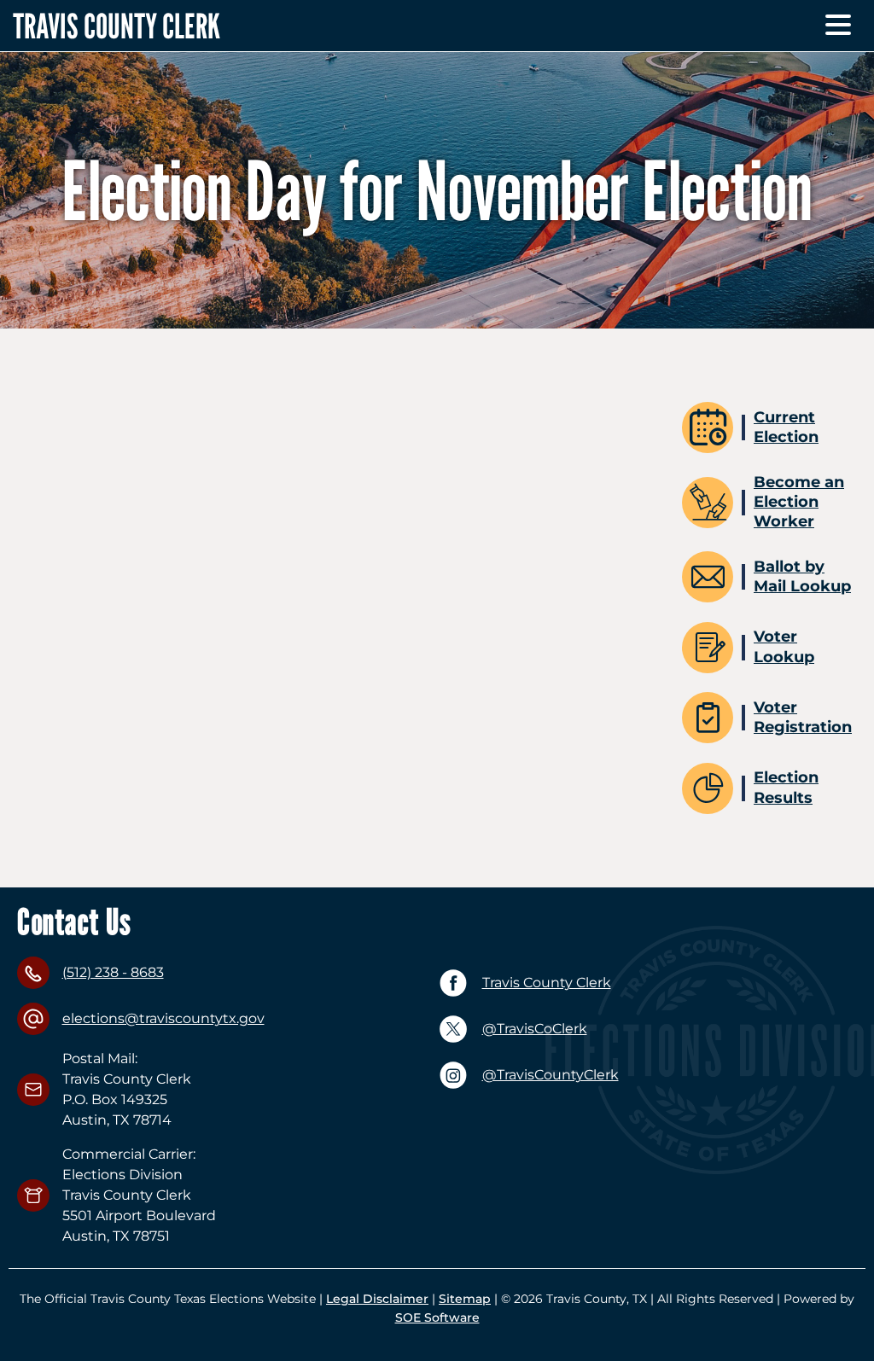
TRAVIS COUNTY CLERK (116, 25)
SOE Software (437, 1317)
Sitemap (465, 1298)
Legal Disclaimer (377, 1298)
